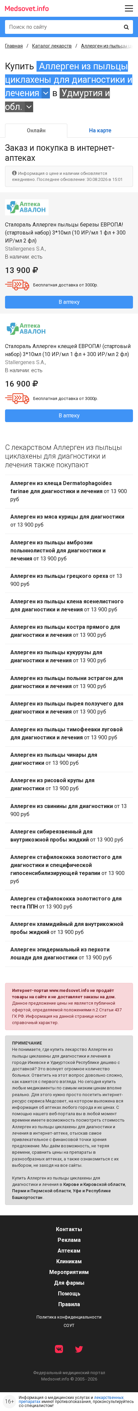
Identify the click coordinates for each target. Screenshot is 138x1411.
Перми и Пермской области (41, 1190)
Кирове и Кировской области (94, 1184)
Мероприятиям (69, 1272)
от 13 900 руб (68, 491)
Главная (14, 46)
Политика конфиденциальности (69, 1317)
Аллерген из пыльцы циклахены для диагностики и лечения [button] (68, 80)
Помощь (69, 1293)
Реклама (69, 1240)
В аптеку (69, 302)
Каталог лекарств (52, 46)
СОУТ (69, 1325)
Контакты (69, 1229)
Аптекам (69, 1251)
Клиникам (69, 1261)
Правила (69, 1304)
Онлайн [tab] (36, 130)
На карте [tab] (100, 130)
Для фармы (69, 1283)
